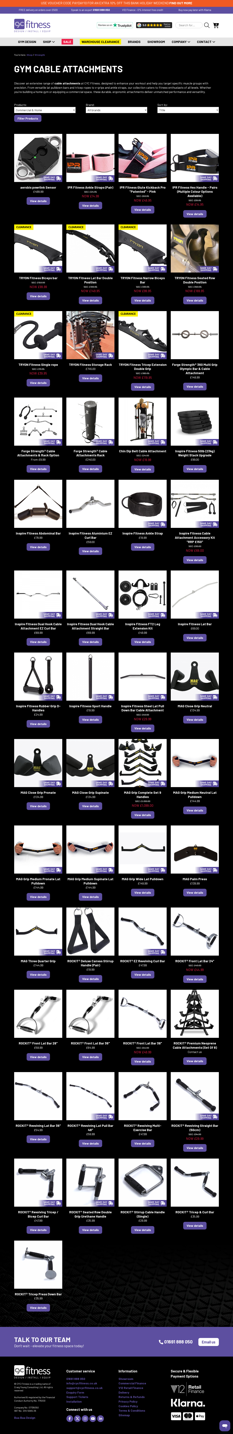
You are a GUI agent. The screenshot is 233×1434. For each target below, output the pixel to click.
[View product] (38, 157)
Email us (208, 1342)
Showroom (156, 42)
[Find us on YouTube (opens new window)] (93, 1418)
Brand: (90, 105)
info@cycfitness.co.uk (81, 1383)
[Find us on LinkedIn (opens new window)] (101, 1418)
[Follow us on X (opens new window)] (78, 1418)
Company (179, 42)
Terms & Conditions (132, 1410)
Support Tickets (77, 1397)
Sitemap (124, 1415)
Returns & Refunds (132, 1397)
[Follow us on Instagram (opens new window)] (85, 1418)
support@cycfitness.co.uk (84, 1388)
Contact (204, 42)
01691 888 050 (101, 9)
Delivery (124, 1392)
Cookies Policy (128, 1406)
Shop (47, 42)
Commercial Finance (132, 1383)
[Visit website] (115, 25)
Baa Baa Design (24, 1418)
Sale (67, 42)
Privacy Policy (128, 1401)
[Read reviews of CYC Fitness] (154, 25)
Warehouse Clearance (100, 42)
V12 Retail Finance (131, 1388)
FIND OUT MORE (180, 3)
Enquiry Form (75, 1392)
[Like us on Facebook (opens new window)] (70, 1418)
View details (38, 201)
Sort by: (162, 105)
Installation (74, 1401)
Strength (40, 54)
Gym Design (27, 42)
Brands (134, 42)
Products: (20, 105)
